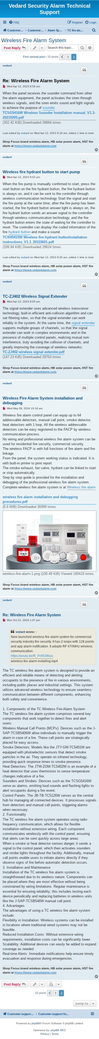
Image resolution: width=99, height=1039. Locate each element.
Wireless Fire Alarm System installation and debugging (43, 400)
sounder (49, 108)
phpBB (35, 1023)
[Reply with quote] (84, 70)
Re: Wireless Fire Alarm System (36, 80)
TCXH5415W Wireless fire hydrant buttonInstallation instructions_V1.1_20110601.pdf (45, 239)
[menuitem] (14, 22)
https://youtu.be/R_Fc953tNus (32, 656)
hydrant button (19, 232)
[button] (62, 57)
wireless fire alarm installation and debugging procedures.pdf (40, 499)
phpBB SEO (58, 1030)
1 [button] (68, 57)
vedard (7, 65)
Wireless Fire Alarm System (33, 40)
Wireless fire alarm (81, 487)
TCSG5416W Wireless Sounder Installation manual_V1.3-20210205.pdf (49, 115)
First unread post (34, 56)
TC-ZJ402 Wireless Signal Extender (35, 296)
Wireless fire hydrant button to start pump (41, 172)
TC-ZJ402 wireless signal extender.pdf (33, 352)
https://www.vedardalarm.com (35, 145)
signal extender (83, 323)
